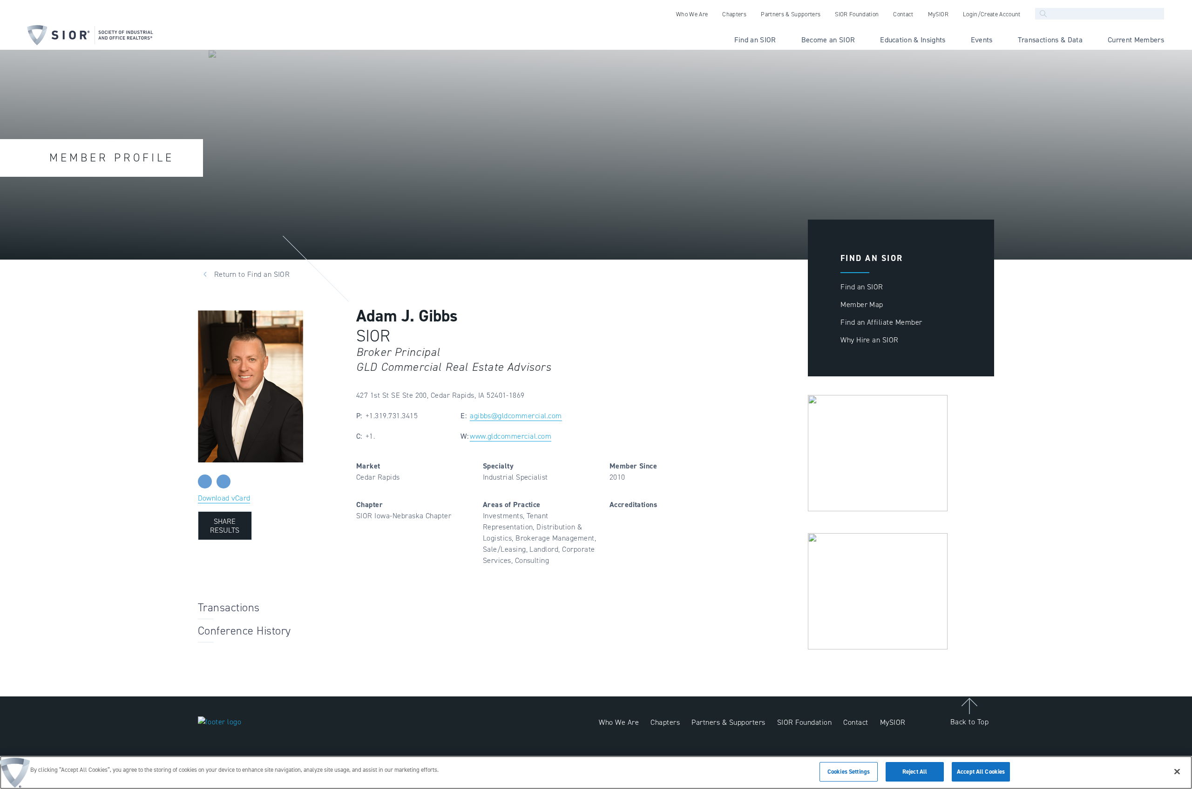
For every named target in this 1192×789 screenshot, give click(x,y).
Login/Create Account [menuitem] (992, 14)
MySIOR (893, 722)
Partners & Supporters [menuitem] (790, 14)
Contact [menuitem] (903, 14)
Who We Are (619, 722)
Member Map (861, 304)
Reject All (914, 772)
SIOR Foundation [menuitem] (857, 14)
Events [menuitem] (982, 40)
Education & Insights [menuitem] (913, 40)
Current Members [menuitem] (1136, 40)
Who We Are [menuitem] (692, 14)
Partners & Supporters (728, 722)
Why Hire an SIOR (869, 340)
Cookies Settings (848, 772)
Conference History (244, 630)
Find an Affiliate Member (881, 322)
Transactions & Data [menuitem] (1050, 40)
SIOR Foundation (804, 722)
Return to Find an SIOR (252, 274)
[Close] (1177, 771)
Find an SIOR (861, 287)
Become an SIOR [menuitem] (828, 40)
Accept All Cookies (981, 772)
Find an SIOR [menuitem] (755, 40)
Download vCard (224, 498)
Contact (855, 722)
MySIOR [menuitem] (938, 14)
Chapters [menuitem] (734, 14)
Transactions (229, 607)
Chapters (665, 722)
